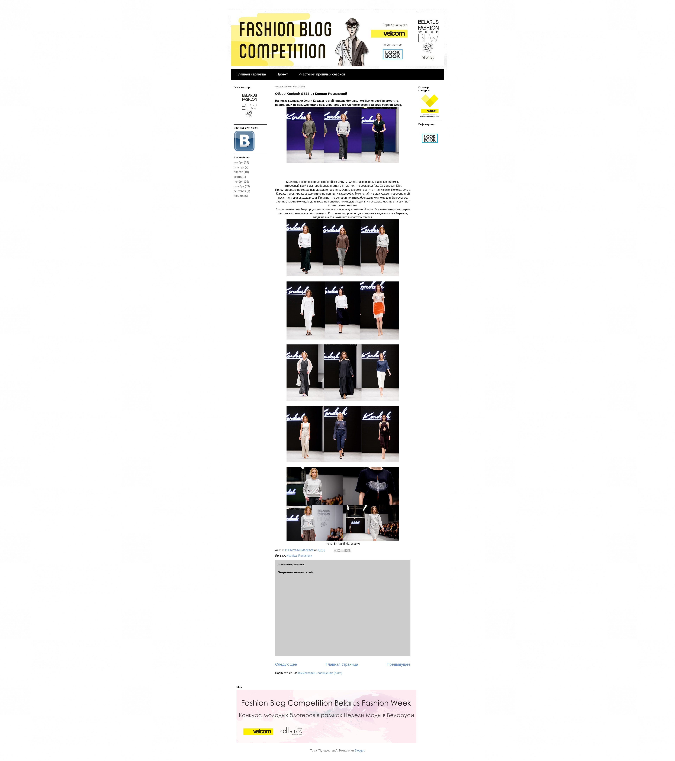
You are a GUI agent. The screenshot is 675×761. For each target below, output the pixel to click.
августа (239, 195)
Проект (282, 74)
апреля (238, 171)
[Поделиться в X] (342, 550)
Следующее (286, 664)
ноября (238, 162)
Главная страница (251, 74)
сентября (240, 191)
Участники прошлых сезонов (321, 74)
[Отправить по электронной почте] (336, 550)
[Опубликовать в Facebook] (346, 550)
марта (238, 176)
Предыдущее (398, 664)
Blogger (359, 750)
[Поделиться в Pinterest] (349, 550)
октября (239, 167)
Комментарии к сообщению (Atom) (319, 672)
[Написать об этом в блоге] (339, 550)
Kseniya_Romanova (299, 555)
